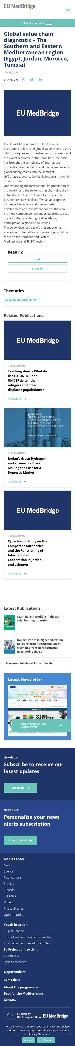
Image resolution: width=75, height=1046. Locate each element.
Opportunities (15, 972)
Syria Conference (15, 962)
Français (37, 268)
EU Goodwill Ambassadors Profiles (27, 943)
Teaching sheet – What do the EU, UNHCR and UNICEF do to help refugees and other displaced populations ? (27, 380)
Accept (28, 1040)
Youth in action (16, 925)
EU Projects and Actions (21, 949)
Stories (9, 884)
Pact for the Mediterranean (25, 993)
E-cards (9, 890)
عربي (37, 258)
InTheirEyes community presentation (28, 937)
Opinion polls (13, 914)
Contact (10, 999)
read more (15, 399)
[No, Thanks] (70, 1034)
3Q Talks (10, 896)
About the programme (21, 987)
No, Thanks (46, 1040)
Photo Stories (14, 908)
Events (8, 871)
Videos (9, 902)
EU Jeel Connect (14, 931)
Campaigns (12, 979)
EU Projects (11, 955)
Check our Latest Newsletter (33, 725)
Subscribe (18, 788)
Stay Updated (18, 840)
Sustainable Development (21, 299)
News (8, 865)
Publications (13, 877)
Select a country (33, 23)
